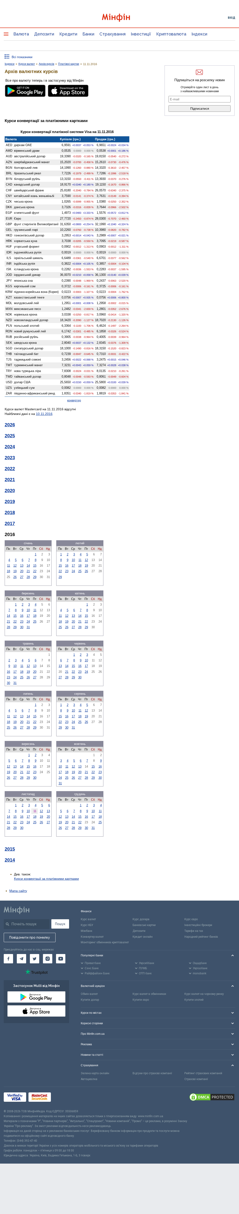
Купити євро (141, 999)
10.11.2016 (44, 414)
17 (73, 565)
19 (15, 571)
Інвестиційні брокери (198, 925)
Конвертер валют (92, 936)
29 (34, 577)
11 (8, 565)
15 (34, 565)
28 (28, 577)
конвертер (74, 400)
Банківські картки (144, 925)
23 (66, 571)
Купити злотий (194, 999)
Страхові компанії (196, 1079)
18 (8, 571)
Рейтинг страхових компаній (203, 1073)
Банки (88, 34)
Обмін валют (89, 994)
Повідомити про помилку (29, 937)
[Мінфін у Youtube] (60, 958)
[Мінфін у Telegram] (21, 958)
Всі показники (22, 57)
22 (34, 571)
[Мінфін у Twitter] (34, 958)
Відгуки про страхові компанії (152, 1073)
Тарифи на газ (193, 931)
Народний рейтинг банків (201, 936)
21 (28, 571)
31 (28, 627)
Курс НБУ (87, 925)
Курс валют (88, 919)
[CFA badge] (63, 1098)
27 (21, 577)
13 (21, 565)
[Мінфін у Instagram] (47, 958)
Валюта (21, 34)
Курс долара (141, 919)
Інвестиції (141, 34)
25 (79, 571)
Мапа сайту (18, 891)
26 (15, 577)
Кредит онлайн (143, 936)
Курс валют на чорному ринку (204, 994)
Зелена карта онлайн (95, 1073)
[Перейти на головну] (119, 18)
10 (73, 560)
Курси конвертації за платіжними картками (46, 879)
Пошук (60, 924)
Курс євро (191, 919)
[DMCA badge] (212, 1097)
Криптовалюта (171, 34)
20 (21, 571)
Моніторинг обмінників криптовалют (105, 942)
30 (21, 627)
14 (28, 565)
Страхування (112, 34)
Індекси (199, 34)
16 (66, 565)
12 (15, 565)
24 (73, 571)
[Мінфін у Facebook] (8, 958)
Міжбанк (86, 931)
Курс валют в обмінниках (149, 994)
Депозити (44, 34)
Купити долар (90, 999)
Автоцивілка (89, 1079)
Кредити (68, 34)
